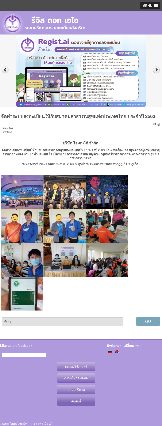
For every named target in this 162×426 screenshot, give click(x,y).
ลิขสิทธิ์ (76, 401)
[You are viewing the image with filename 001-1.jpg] (22, 192)
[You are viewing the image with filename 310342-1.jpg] (64, 226)
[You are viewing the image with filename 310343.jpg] (107, 226)
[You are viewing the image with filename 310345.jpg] (64, 260)
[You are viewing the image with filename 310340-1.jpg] (107, 192)
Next (157, 70)
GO (148, 321)
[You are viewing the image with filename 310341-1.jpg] (22, 226)
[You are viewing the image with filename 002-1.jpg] (64, 192)
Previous (5, 70)
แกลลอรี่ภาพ (76, 389)
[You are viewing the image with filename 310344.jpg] (22, 260)
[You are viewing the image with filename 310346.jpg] (107, 260)
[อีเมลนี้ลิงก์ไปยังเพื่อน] (154, 124)
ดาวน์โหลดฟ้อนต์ (76, 378)
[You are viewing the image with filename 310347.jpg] (22, 294)
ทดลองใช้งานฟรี (76, 366)
